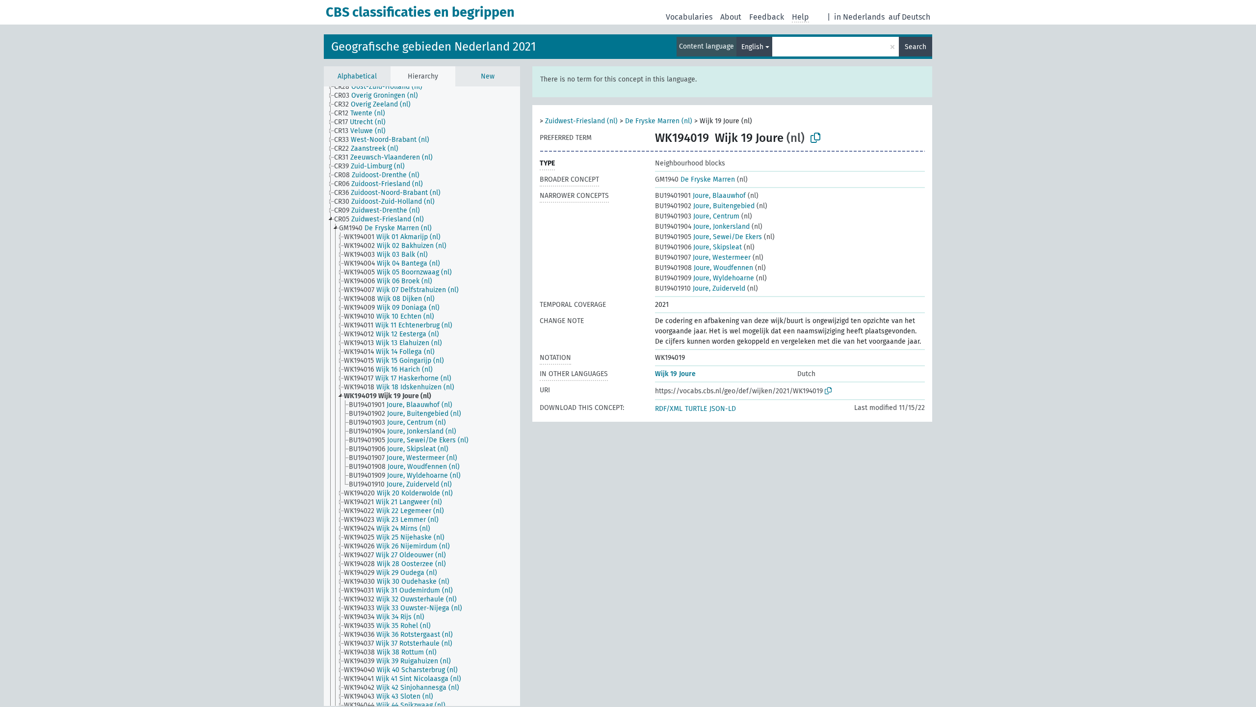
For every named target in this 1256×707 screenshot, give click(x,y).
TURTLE (696, 409)
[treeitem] (382, 86)
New (488, 76)
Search (915, 47)
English (752, 47)
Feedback (766, 17)
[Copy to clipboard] (815, 138)
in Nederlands (859, 17)
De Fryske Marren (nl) (658, 121)
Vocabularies (689, 17)
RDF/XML (668, 409)
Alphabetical (357, 76)
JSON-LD (722, 409)
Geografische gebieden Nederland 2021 (433, 47)
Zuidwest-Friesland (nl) (581, 121)
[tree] (422, 396)
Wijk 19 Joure (675, 374)
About (730, 17)
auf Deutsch (909, 17)
